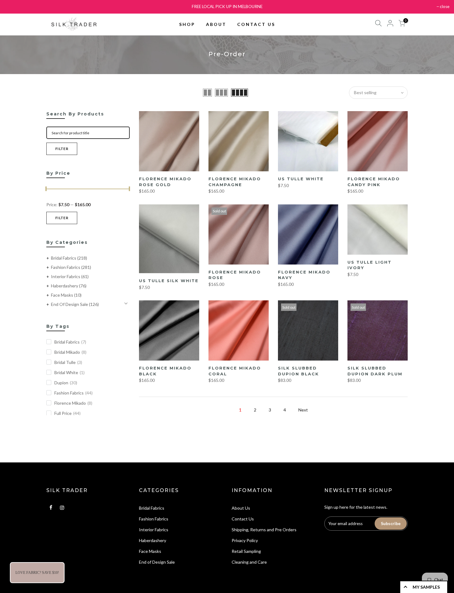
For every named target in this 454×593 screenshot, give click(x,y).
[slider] (46, 189)
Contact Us (243, 518)
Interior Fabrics (70, 276)
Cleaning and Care (249, 562)
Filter (61, 148)
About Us (241, 508)
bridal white (69, 372)
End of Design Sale (75, 304)
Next (303, 409)
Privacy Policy (245, 540)
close (444, 6)
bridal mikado (70, 352)
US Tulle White (301, 178)
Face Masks (66, 295)
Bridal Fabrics (69, 258)
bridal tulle (68, 362)
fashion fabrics (73, 392)
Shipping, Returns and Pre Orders (264, 529)
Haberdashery (68, 285)
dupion (65, 382)
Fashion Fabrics (71, 267)
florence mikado (73, 403)
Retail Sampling (246, 551)
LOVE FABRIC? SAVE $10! (37, 572)
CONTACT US (256, 24)
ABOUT (216, 24)
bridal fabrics (70, 342)
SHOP (187, 24)
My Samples (426, 587)
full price (67, 413)
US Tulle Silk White (169, 280)
